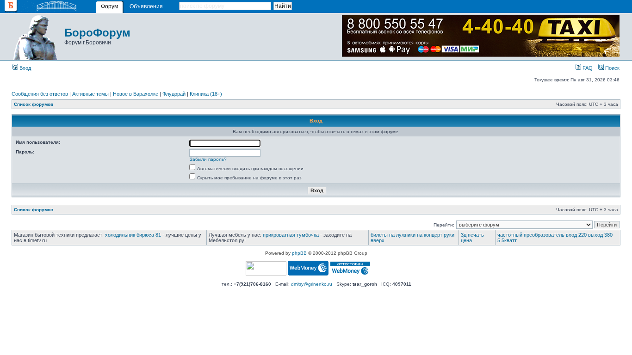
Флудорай (174, 94)
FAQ (587, 68)
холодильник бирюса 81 (133, 235)
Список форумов (33, 104)
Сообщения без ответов (40, 94)
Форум (109, 6)
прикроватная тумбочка (291, 235)
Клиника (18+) (206, 94)
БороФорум (97, 32)
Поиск (612, 68)
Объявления (146, 6)
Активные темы (90, 94)
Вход (24, 68)
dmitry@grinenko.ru (311, 284)
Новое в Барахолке (135, 94)
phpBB (299, 253)
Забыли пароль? (208, 159)
